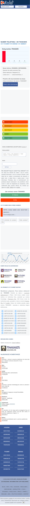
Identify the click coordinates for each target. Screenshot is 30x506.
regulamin (5, 150)
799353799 (20, 458)
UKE (8, 187)
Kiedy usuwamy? (23, 220)
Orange (27, 301)
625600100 (7, 462)
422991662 (7, 434)
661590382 (5, 420)
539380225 (20, 455)
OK (23, 502)
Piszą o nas (12, 491)
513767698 (5, 368)
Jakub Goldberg (16, 342)
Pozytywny (8, 138)
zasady (24, 146)
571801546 (5, 374)
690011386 (5, 399)
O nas (23, 489)
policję (18, 187)
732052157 (20, 465)
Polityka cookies (17, 494)
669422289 (7, 438)
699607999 (7, 465)
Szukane (16, 486)
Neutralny (8, 130)
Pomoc (25, 491)
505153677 (5, 414)
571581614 (5, 387)
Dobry (7, 134)
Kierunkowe (8, 489)
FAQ (3, 222)
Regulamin (24, 486)
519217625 (20, 469)
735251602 (7, 444)
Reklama (4, 494)
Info (7, 486)
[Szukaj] (7, 6)
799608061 (20, 444)
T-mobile (7, 303)
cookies (11, 498)
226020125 (20, 434)
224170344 (7, 455)
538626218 (7, 458)
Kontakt (26, 494)
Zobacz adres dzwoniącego (10, 84)
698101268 (20, 438)
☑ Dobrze (15, 195)
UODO (11, 187)
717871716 (20, 462)
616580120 (20, 431)
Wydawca (5, 491)
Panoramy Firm (12, 299)
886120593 (5, 362)
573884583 (5, 393)
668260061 (7, 441)
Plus (2, 303)
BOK (9, 494)
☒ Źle (15, 200)
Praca (19, 491)
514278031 (5, 380)
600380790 (7, 469)
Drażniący (8, 126)
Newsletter (16, 489)
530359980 (5, 405)
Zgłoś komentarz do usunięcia (9, 220)
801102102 (21, 441)
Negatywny (8, 122)
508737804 (7, 431)
